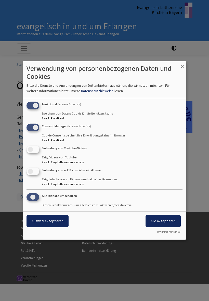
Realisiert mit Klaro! (168, 232)
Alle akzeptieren (163, 220)
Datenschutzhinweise (97, 91)
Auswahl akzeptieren (47, 220)
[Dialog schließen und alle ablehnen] (182, 64)
